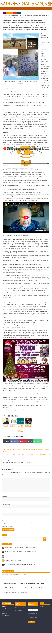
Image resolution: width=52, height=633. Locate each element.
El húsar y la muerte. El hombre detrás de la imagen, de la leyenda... (19, 547)
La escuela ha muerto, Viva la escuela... (13, 560)
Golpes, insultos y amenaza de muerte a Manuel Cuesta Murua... (19, 556)
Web (3, 512)
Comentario (5, 477)
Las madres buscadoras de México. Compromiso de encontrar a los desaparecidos (20, 168)
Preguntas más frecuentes (7, 611)
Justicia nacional (9, 13)
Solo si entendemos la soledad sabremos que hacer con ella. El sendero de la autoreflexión (28, 454)
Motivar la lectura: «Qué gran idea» (12, 426)
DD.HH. (4, 13)
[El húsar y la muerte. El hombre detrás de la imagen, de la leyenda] (3, 548)
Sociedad (19, 13)
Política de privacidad (6, 608)
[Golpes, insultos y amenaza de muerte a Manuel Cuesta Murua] (3, 557)
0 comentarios (24, 17)
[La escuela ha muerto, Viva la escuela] (3, 561)
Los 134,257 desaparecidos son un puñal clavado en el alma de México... (20, 551)
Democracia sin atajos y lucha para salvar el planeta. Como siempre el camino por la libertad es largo (20, 429)
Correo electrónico (7, 504)
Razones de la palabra (20, 607)
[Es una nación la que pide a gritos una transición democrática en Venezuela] (3, 565)
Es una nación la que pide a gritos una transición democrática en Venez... (21, 564)
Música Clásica (18, 610)
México (14, 13)
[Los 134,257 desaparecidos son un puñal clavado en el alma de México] (3, 553)
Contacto (4, 606)
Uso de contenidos (6, 615)
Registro (42, 606)
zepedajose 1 (5, 168)
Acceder (41, 608)
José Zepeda (17, 17)
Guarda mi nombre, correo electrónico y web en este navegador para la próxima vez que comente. (24, 522)
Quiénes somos (5, 613)
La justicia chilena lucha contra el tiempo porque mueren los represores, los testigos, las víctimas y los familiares (25, 450)
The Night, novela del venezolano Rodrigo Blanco (6, 426)
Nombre (4, 496)
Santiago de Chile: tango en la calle (28, 426)
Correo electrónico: (32, 607)
